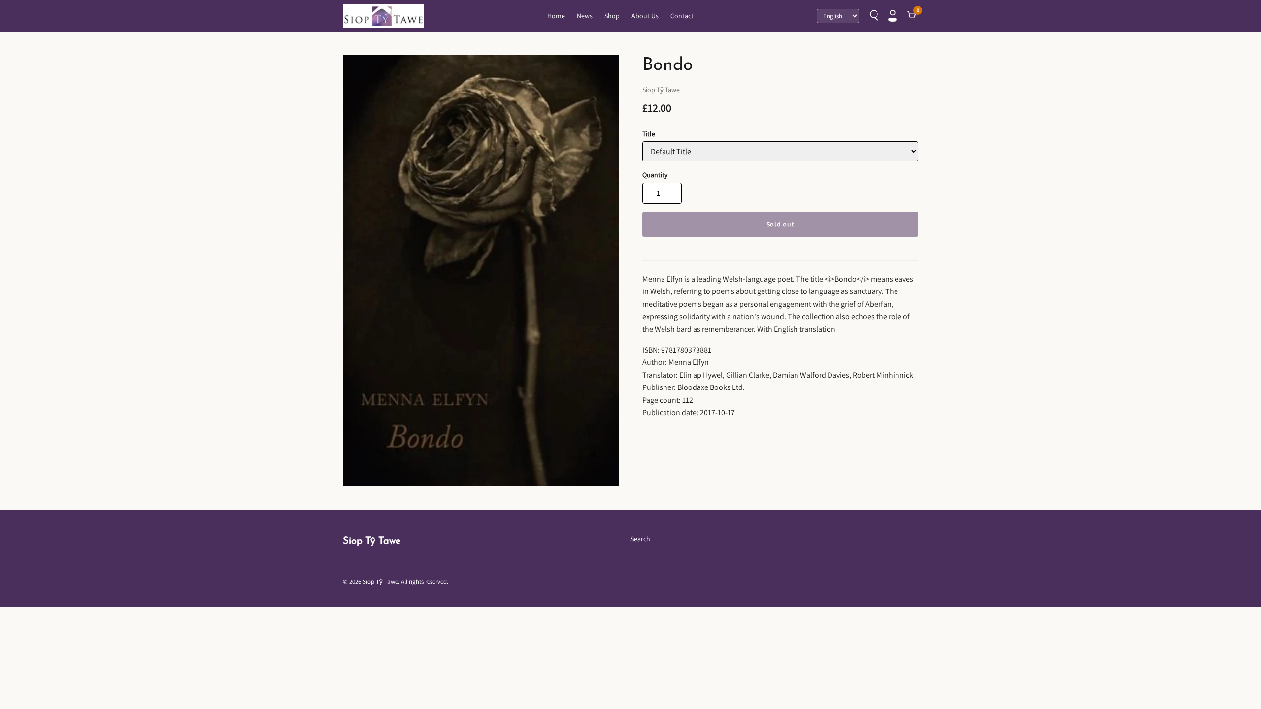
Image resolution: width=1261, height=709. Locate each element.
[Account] (892, 16)
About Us (645, 15)
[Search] (873, 16)
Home (556, 15)
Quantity (654, 174)
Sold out (780, 224)
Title (648, 133)
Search (640, 538)
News (585, 15)
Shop (612, 15)
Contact (682, 15)
